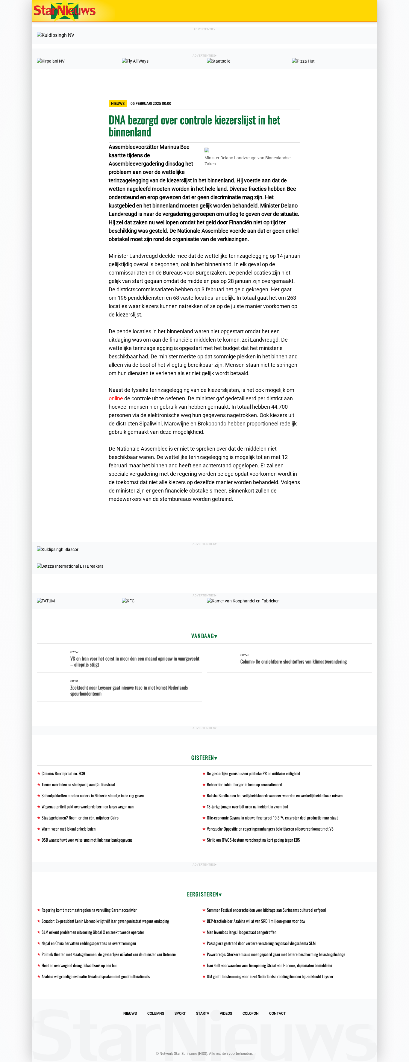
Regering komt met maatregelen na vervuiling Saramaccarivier (89, 910)
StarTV (202, 1013)
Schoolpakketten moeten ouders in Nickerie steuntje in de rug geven (93, 795)
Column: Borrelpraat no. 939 (63, 773)
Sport (180, 1013)
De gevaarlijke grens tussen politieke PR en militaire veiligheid (253, 773)
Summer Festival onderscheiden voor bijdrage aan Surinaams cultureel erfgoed (266, 910)
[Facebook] (164, 1033)
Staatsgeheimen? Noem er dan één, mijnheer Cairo (80, 817)
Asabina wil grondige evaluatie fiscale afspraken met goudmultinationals (96, 976)
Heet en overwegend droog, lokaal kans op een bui (79, 965)
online (116, 398)
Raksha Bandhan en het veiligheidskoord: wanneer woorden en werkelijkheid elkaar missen (275, 795)
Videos (226, 1013)
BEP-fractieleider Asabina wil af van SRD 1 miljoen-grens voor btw (256, 921)
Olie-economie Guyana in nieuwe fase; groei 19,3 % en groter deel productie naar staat (272, 817)
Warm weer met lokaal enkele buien (69, 828)
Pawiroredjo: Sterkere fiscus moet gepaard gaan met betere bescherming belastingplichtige (276, 954)
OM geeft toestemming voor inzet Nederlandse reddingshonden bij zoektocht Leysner (270, 976)
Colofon (251, 1013)
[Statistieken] (373, 1057)
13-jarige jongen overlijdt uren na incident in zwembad (247, 806)
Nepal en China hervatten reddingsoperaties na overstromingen (89, 943)
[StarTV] (358, 11)
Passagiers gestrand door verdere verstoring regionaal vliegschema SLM (261, 943)
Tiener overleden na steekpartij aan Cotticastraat (78, 784)
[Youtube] (184, 1033)
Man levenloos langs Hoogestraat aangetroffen (241, 932)
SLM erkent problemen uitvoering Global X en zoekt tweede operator (93, 932)
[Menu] (366, 11)
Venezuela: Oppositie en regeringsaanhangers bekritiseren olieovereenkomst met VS (270, 828)
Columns (155, 1013)
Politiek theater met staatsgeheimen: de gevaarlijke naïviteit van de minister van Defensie (109, 954)
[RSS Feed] (245, 1033)
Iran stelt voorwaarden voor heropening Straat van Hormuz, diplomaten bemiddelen (269, 965)
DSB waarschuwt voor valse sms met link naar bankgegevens (87, 840)
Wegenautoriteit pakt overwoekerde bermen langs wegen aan (88, 806)
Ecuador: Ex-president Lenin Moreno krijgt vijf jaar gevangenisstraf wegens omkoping (105, 921)
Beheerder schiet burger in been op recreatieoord (244, 784)
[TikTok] (225, 1033)
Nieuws (130, 1013)
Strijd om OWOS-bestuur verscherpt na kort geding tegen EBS (253, 840)
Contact (277, 1013)
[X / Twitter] (204, 1033)
